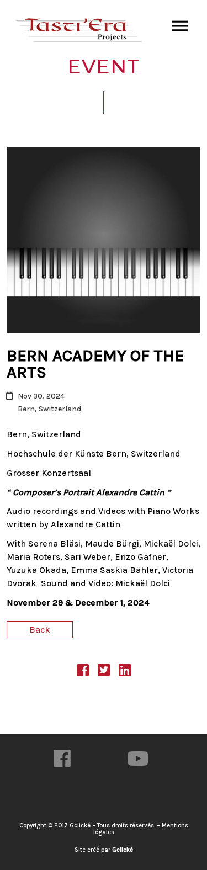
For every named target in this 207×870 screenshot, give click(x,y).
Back (39, 629)
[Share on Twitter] (103, 672)
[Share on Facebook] (82, 672)
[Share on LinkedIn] (124, 672)
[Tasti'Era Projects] (80, 30)
